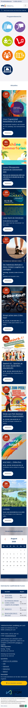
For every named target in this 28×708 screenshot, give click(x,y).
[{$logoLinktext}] (7, 5)
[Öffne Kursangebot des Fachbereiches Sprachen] (20, 27)
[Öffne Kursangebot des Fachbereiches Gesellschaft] (7, 55)
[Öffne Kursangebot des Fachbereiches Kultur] (20, 41)
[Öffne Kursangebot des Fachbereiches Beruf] (7, 27)
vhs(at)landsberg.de (10, 635)
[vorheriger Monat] (4, 539)
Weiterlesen (8, 133)
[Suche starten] (2, 10)
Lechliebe (6, 509)
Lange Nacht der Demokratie (13, 218)
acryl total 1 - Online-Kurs (12, 462)
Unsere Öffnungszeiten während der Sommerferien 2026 (12, 169)
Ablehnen (22, 705)
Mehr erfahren (4, 705)
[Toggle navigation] (25, 5)
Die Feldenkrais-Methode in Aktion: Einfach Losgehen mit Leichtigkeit (13, 267)
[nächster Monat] (23, 539)
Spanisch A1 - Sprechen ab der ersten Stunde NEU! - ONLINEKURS (12, 366)
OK (25, 705)
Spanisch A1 (8, 609)
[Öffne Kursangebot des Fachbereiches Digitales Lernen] (7, 69)
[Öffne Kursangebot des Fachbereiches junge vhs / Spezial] (20, 55)
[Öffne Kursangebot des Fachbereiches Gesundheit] (7, 41)
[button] (14, 683)
